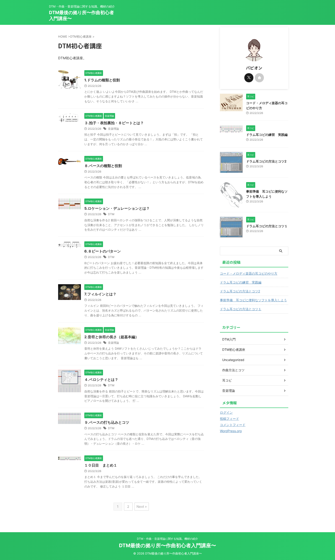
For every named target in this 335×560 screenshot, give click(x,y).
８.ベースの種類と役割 (103, 165)
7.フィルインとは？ (100, 294)
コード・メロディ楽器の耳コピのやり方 (248, 273)
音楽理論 (113, 128)
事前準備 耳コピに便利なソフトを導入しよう (253, 300)
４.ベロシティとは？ (101, 379)
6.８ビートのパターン (102, 251)
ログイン (226, 412)
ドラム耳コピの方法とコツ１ (267, 226)
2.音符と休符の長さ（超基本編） (111, 337)
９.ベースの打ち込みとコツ (106, 422)
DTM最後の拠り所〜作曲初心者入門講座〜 (167, 545)
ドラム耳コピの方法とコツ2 (266, 161)
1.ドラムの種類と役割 (102, 80)
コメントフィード (232, 425)
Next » (142, 506)
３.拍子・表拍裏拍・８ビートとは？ (114, 123)
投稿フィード (229, 419)
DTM (111, 214)
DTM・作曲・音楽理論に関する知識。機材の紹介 (167, 538)
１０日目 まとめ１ (100, 465)
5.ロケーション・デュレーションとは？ (117, 208)
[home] (259, 77)
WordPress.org (231, 431)
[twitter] (248, 77)
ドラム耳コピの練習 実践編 (267, 135)
